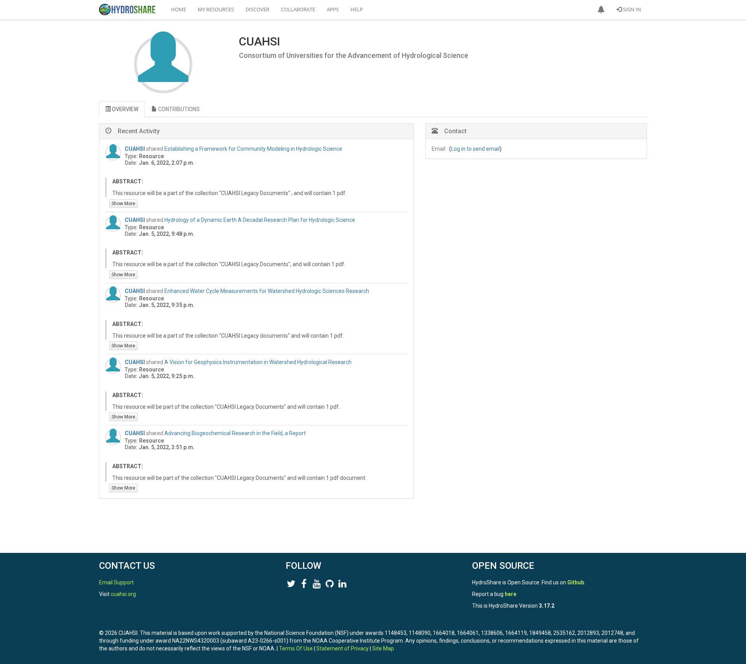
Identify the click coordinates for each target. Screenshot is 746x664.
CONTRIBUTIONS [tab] (178, 109)
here (510, 594)
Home (178, 9)
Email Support (116, 582)
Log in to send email (475, 149)
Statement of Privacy (342, 648)
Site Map (383, 648)
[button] (601, 9)
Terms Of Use (296, 648)
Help (356, 9)
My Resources (216, 9)
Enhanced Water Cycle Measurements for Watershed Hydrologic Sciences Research (266, 291)
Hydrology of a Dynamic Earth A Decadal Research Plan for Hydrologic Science (259, 220)
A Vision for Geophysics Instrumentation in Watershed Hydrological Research (258, 362)
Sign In (631, 9)
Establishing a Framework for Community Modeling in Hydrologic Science (253, 149)
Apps (333, 9)
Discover (257, 9)
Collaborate (298, 9)
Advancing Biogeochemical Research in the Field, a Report (235, 433)
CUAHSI (135, 149)
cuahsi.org (123, 594)
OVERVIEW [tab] (124, 109)
